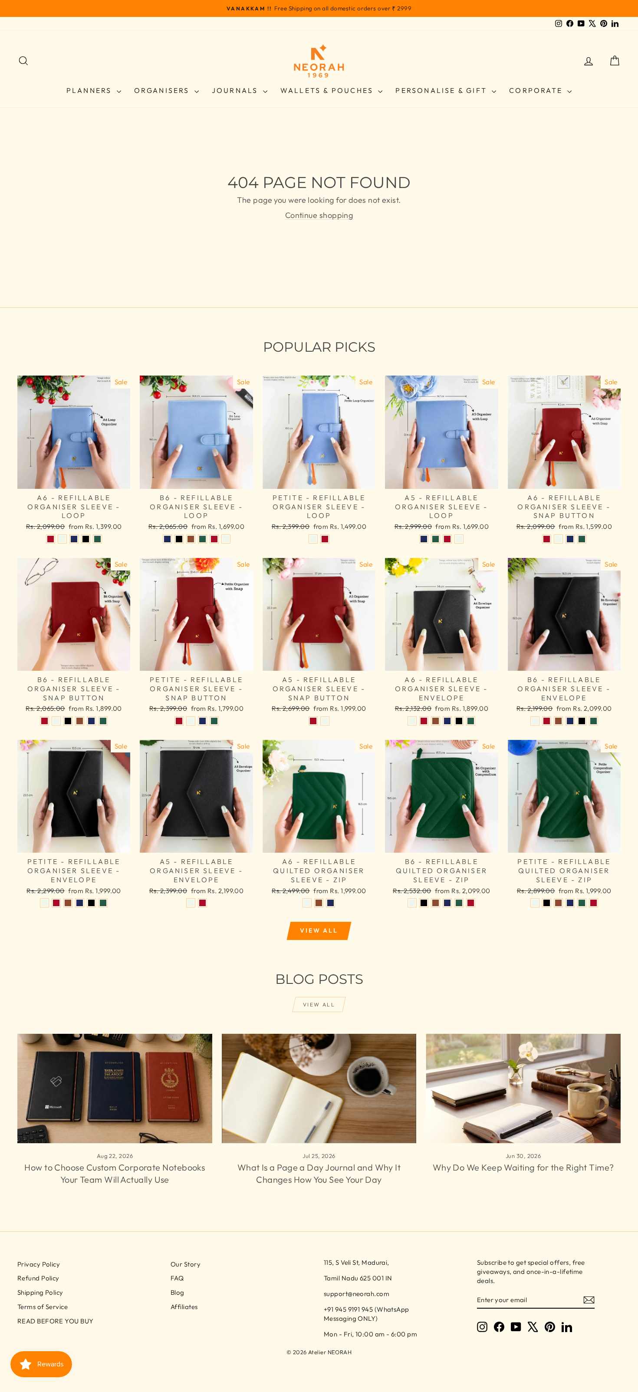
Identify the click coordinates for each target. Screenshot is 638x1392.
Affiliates (184, 1307)
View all (319, 930)
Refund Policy (38, 1278)
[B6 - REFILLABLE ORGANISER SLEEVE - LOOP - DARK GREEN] (202, 539)
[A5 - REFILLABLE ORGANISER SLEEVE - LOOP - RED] (447, 539)
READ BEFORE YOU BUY (55, 1321)
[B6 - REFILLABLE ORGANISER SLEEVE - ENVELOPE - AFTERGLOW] (535, 721)
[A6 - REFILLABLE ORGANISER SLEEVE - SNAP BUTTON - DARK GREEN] (582, 539)
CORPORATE (537, 90)
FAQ (177, 1278)
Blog (177, 1292)
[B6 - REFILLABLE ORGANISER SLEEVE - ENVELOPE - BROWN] (558, 721)
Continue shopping (319, 215)
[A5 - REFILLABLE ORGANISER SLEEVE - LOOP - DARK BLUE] (424, 539)
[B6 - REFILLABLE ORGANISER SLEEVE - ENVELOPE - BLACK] (582, 721)
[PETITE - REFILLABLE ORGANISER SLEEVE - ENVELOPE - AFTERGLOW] (44, 903)
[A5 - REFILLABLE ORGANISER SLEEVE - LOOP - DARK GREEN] (435, 539)
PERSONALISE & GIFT (442, 90)
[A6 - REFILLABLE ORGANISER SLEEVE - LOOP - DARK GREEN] (97, 539)
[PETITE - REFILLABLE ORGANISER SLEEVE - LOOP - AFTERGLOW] (313, 539)
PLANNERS (90, 90)
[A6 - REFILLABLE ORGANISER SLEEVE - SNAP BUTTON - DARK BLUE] (570, 539)
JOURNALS (236, 90)
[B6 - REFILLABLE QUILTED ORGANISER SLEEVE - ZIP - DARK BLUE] (447, 903)
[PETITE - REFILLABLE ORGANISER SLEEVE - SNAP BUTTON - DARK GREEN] (214, 721)
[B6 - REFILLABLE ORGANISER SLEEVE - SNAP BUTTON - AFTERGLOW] (56, 721)
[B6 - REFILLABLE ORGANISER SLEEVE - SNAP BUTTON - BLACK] (68, 721)
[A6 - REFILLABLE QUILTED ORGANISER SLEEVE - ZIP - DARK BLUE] (330, 903)
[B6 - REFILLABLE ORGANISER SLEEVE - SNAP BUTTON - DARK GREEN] (103, 721)
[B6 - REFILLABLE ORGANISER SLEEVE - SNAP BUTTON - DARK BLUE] (91, 721)
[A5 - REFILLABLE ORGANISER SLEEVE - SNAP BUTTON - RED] (313, 721)
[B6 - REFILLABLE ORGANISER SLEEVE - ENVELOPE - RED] (547, 721)
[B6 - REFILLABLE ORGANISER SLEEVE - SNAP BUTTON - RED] (44, 721)
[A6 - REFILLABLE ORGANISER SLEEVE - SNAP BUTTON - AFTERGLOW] (558, 539)
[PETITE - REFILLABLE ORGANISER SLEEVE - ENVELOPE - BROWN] (68, 903)
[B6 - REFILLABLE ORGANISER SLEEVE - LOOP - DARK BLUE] (167, 539)
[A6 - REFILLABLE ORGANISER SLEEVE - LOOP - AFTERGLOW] (62, 539)
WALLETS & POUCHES (328, 90)
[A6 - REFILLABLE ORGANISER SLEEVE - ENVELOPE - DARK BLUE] (447, 721)
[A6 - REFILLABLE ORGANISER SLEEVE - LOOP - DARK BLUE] (74, 539)
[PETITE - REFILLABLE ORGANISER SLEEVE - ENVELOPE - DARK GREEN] (103, 903)
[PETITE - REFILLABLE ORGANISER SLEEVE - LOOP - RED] (325, 539)
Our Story (186, 1264)
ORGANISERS (163, 90)
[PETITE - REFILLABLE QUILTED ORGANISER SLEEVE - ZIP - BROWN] (558, 903)
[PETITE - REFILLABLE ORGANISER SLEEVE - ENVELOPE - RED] (56, 903)
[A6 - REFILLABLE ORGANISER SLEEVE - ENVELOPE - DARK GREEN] (471, 721)
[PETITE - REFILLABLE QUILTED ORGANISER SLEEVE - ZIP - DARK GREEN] (582, 903)
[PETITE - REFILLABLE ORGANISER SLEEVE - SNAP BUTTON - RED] (179, 721)
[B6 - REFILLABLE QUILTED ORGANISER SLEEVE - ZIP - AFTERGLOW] (412, 903)
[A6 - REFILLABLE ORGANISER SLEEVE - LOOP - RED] (50, 539)
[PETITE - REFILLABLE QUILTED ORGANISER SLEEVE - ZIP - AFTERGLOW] (535, 903)
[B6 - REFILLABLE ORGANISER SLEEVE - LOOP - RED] (214, 539)
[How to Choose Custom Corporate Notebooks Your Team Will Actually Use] (114, 1088)
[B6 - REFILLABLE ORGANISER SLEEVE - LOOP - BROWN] (191, 539)
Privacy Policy (38, 1264)
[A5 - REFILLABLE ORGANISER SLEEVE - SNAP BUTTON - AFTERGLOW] (325, 721)
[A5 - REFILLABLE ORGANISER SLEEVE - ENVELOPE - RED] (202, 903)
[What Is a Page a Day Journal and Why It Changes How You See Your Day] (319, 1088)
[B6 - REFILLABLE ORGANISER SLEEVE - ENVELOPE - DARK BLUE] (570, 721)
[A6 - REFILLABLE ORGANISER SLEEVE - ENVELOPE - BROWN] (435, 721)
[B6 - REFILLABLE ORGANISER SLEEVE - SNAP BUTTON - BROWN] (80, 721)
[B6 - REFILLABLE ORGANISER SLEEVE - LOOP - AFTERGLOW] (226, 539)
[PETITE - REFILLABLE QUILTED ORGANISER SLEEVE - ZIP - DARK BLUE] (570, 903)
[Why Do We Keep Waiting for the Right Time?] (523, 1088)
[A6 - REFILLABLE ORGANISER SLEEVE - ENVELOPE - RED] (424, 721)
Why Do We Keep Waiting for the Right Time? (523, 1167)
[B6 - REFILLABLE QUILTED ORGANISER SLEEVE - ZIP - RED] (471, 903)
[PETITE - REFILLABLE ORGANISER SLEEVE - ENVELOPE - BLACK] (91, 903)
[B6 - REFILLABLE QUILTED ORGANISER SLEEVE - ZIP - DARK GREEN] (459, 903)
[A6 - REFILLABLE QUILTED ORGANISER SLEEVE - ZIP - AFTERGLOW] (307, 903)
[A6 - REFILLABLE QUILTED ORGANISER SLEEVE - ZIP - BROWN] (319, 903)
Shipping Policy (40, 1292)
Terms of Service (42, 1307)
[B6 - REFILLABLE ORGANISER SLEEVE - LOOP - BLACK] (179, 539)
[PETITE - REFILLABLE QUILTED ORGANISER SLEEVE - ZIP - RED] (593, 903)
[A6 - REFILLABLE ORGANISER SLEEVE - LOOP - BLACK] (86, 539)
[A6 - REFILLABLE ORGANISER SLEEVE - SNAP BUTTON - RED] (547, 539)
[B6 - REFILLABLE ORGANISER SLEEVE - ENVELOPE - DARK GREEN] (593, 721)
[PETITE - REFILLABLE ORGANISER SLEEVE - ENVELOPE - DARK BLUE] (80, 903)
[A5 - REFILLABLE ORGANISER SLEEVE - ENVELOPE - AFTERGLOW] (191, 903)
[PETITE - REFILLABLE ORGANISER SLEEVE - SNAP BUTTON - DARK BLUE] (202, 721)
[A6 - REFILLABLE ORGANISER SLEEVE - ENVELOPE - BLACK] (459, 721)
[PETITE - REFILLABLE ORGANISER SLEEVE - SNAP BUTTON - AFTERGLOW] (191, 721)
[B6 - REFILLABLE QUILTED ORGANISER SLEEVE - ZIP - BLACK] (424, 903)
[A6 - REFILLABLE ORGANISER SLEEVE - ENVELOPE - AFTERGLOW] (412, 721)
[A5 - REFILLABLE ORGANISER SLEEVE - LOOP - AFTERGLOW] (459, 539)
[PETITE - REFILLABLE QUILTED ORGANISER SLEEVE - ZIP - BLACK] (547, 903)
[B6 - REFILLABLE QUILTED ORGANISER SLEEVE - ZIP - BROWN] (435, 903)
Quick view (74, 479)
